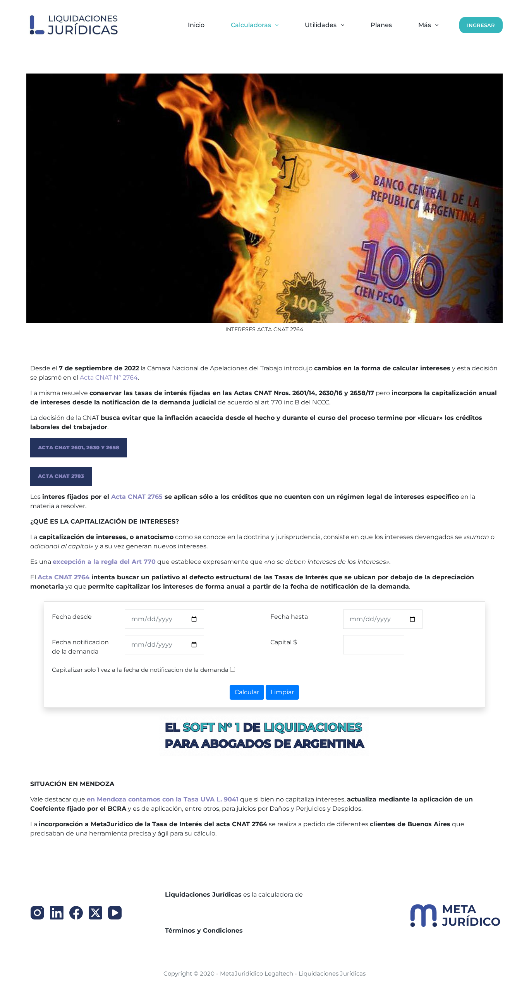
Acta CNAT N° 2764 (109, 377)
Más (424, 25)
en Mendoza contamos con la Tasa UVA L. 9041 (163, 799)
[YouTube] (115, 912)
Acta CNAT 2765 (137, 496)
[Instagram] (37, 912)
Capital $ (283, 642)
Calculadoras (251, 25)
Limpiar (282, 692)
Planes (381, 25)
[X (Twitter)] (95, 912)
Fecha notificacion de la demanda (80, 647)
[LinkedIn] (57, 912)
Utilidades (321, 25)
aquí (250, 930)
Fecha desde (72, 616)
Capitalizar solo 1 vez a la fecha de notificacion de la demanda (140, 669)
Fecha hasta (289, 616)
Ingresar (481, 25)
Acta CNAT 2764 (63, 577)
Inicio (196, 25)
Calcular (247, 692)
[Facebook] (76, 912)
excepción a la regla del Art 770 (104, 561)
